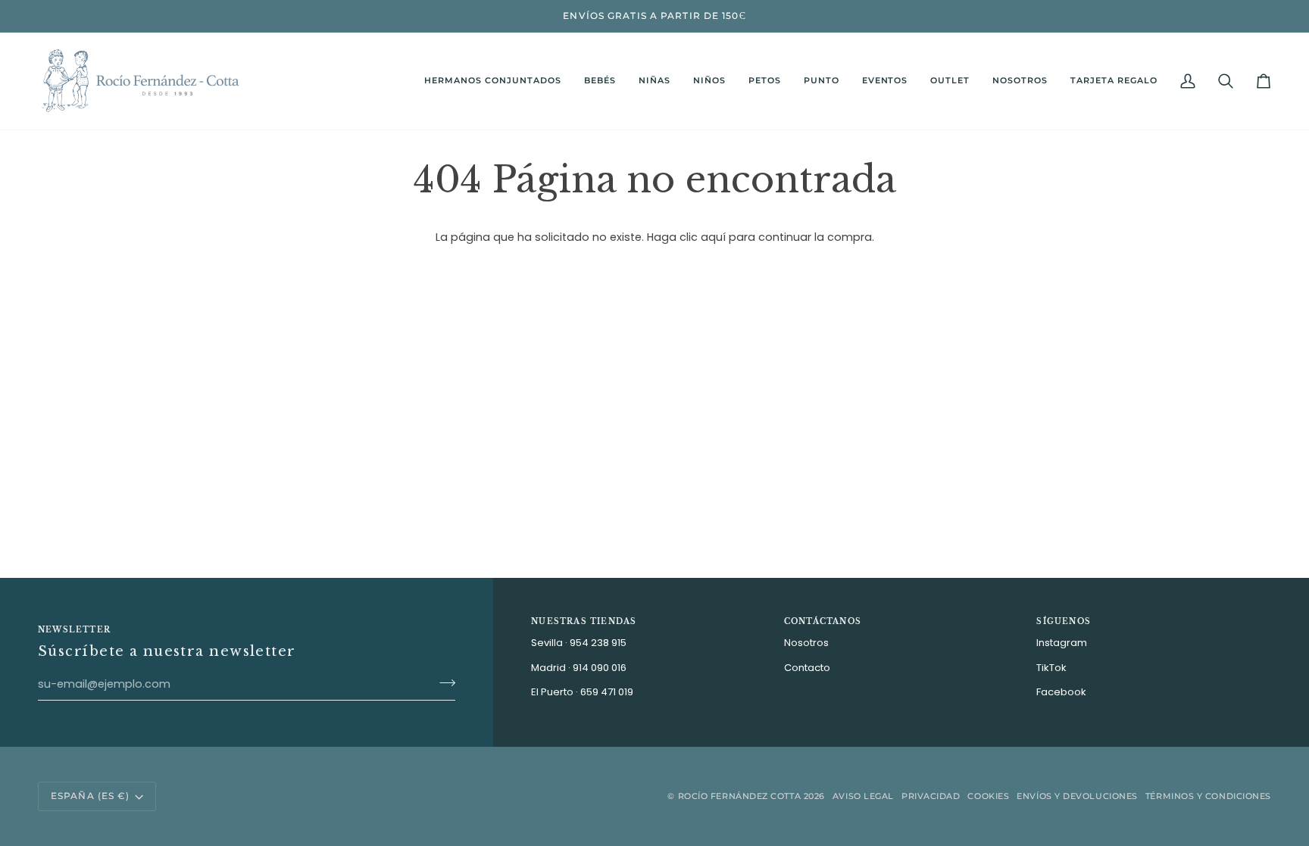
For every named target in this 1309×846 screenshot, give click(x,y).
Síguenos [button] (1063, 621)
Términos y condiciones (1208, 796)
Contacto (807, 667)
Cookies (988, 796)
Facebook (1061, 692)
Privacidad (931, 796)
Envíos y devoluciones (1077, 796)
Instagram (1061, 642)
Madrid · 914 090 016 (578, 667)
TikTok (1051, 667)
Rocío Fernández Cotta (739, 796)
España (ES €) (90, 795)
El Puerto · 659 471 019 (582, 692)
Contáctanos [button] (822, 621)
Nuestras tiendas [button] (583, 621)
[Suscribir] (442, 682)
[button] (600, 81)
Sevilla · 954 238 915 (578, 642)
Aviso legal (863, 796)
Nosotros (806, 642)
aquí (713, 237)
